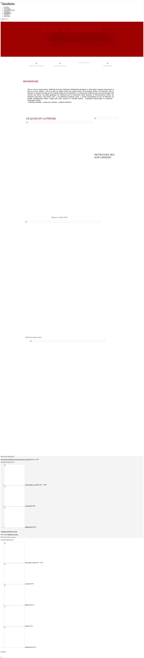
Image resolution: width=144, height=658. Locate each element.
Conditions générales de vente (9, 531)
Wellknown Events (13, 534)
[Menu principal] (7, 19)
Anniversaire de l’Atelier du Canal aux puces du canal (15, 459)
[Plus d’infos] (5, 19)
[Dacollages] (8, 4)
